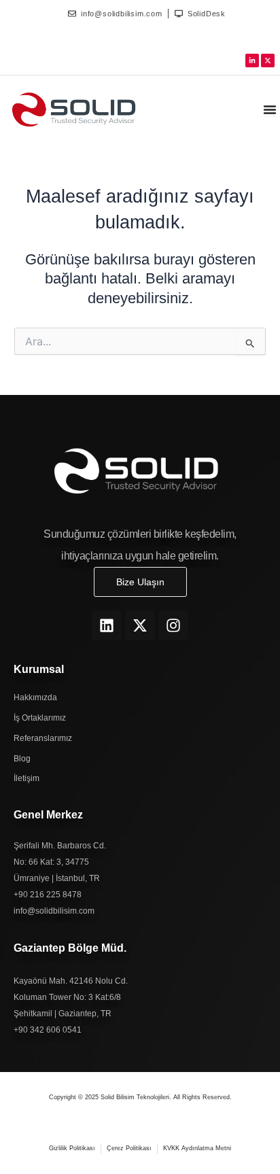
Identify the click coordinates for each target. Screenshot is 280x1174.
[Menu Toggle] (270, 109)
